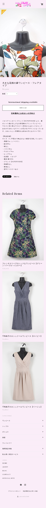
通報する (16, 176)
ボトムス (5, 432)
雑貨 (4, 437)
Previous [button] (2, 42)
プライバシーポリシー (14, 491)
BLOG (4, 470)
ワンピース (6, 421)
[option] (23, 42)
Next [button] (43, 42)
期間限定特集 (7, 449)
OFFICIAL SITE (8, 478)
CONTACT (6, 474)
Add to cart (23, 108)
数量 (4, 94)
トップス (5, 426)
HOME (4, 463)
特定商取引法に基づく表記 (30, 491)
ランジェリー (7, 443)
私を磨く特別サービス (10, 454)
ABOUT (5, 467)
